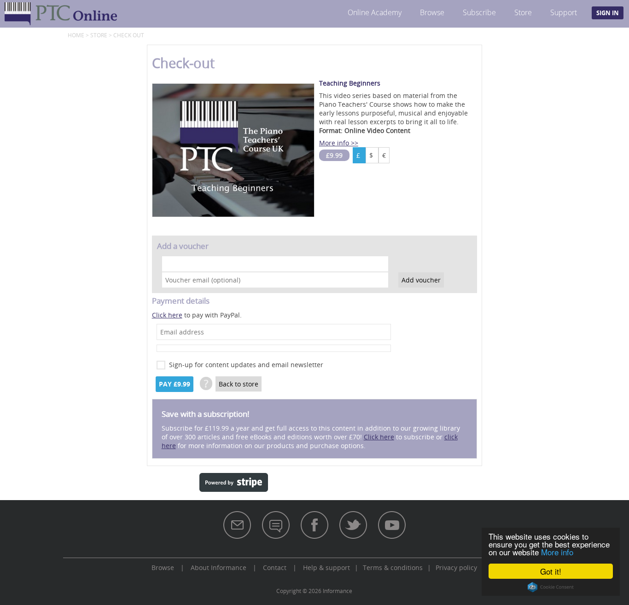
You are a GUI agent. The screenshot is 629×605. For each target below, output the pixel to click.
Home (76, 35)
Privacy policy (456, 567)
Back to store (238, 384)
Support (563, 12)
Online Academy (375, 12)
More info (557, 552)
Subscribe (479, 12)
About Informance (218, 567)
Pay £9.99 (174, 384)
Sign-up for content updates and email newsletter (246, 364)
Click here (167, 315)
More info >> (338, 142)
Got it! (550, 571)
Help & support (326, 567)
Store (523, 12)
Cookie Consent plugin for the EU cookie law (551, 587)
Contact (274, 567)
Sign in (607, 13)
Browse (432, 12)
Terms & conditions (393, 567)
